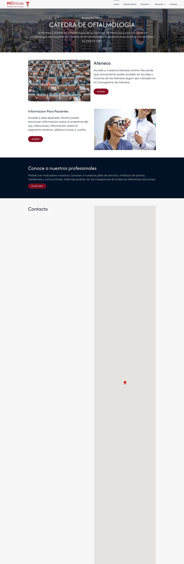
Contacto (173, 4)
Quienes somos (37, 186)
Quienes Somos (129, 4)
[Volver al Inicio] (19, 4)
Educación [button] (159, 4)
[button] (125, 383)
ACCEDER (101, 92)
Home (116, 4)
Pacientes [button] (145, 4)
